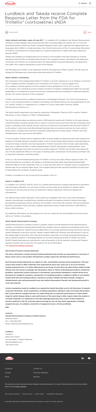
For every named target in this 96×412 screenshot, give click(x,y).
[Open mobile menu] (90, 3)
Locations (8, 368)
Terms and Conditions (12, 394)
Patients (36, 377)
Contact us (37, 368)
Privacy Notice (27, 394)
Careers (8, 372)
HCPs (7, 377)
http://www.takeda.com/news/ (21, 245)
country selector (20, 386)
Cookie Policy (39, 394)
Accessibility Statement (54, 394)
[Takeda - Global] (10, 3)
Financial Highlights (40, 372)
